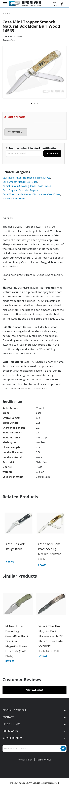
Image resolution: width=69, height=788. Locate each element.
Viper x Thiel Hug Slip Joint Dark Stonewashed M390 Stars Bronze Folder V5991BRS (51, 636)
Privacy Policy (25, 759)
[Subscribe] (63, 748)
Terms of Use (44, 759)
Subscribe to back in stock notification (31, 148)
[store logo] (25, 3)
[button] (31, 103)
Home (6, 13)
